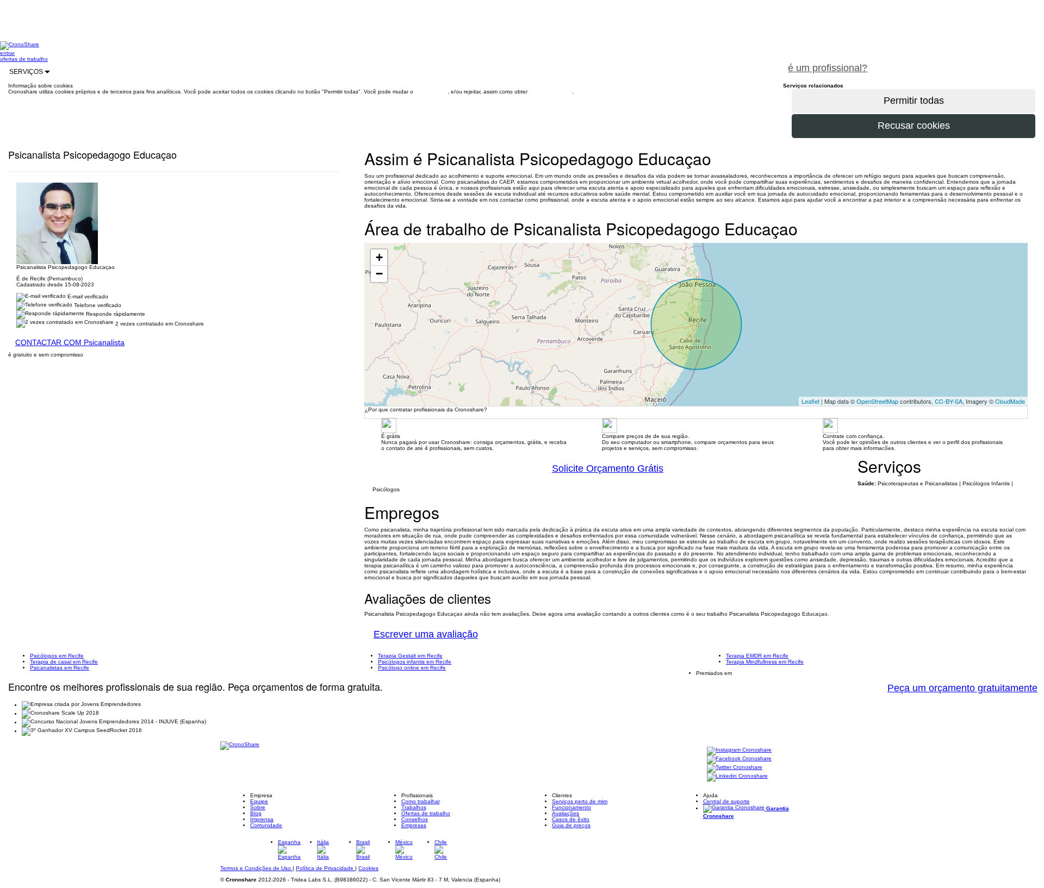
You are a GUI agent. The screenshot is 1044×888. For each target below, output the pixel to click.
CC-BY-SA (948, 401)
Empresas (413, 825)
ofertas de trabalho (24, 59)
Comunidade (266, 825)
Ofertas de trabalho (425, 813)
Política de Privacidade (325, 868)
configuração (431, 92)
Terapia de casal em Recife (64, 662)
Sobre (257, 807)
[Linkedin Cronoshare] (737, 777)
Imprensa (262, 819)
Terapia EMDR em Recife (757, 656)
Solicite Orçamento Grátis (607, 468)
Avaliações (565, 813)
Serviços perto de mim (579, 801)
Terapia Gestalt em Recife (410, 656)
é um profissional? (827, 67)
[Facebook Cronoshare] (739, 759)
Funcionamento (571, 807)
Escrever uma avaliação (426, 634)
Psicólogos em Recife (57, 656)
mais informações (551, 92)
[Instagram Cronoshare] (739, 751)
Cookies (368, 868)
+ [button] (379, 257)
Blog (256, 813)
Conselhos (414, 819)
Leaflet (810, 401)
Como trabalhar (420, 801)
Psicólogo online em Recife (412, 668)
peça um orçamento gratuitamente (960, 62)
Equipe (259, 801)
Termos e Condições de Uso (256, 868)
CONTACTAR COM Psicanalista (70, 342)
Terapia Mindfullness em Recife (765, 662)
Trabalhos (413, 807)
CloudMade (1010, 401)
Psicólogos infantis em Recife (414, 662)
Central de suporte (726, 801)
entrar (7, 53)
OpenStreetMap (877, 401)
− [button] (379, 273)
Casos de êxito (570, 819)
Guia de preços (571, 825)
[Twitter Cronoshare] (734, 768)
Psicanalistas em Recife (59, 668)
